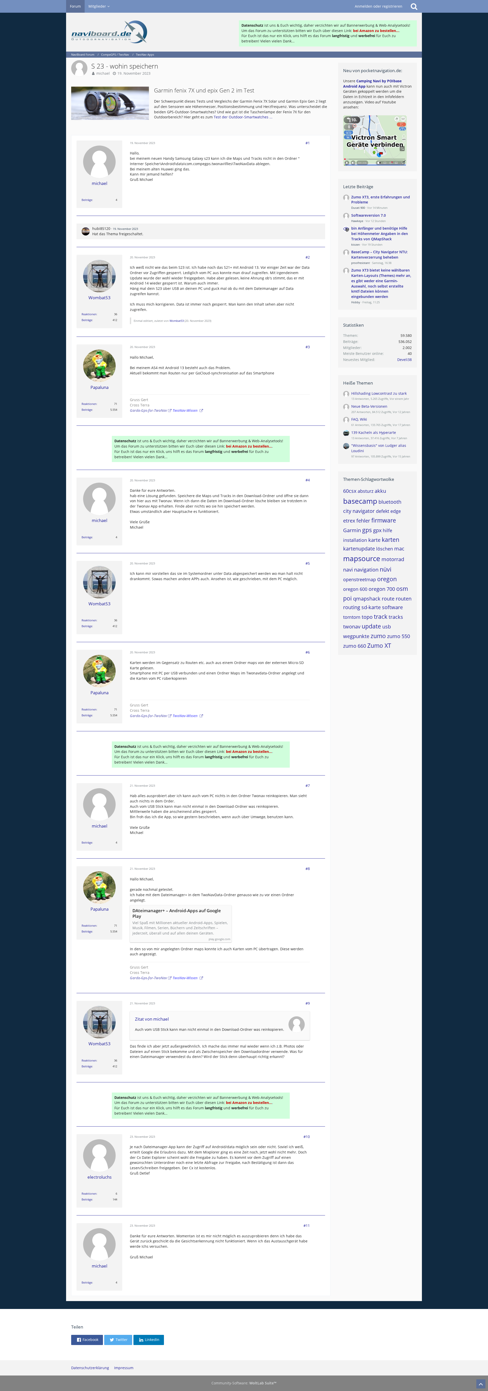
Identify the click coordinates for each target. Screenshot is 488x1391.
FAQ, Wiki (359, 419)
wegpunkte (356, 636)
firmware (383, 520)
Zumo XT (379, 645)
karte (374, 539)
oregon (387, 579)
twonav (351, 626)
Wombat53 (177, 321)
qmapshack (366, 598)
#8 (308, 868)
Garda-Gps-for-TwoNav (148, 410)
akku (380, 490)
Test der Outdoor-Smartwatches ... (243, 117)
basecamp (360, 501)
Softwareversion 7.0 (368, 215)
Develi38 (404, 359)
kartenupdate (359, 548)
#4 (308, 480)
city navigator (359, 511)
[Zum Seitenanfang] (480, 1383)
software (392, 607)
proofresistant (360, 263)
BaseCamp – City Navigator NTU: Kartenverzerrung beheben (379, 254)
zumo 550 (398, 636)
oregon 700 (382, 589)
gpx (377, 530)
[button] (87, 1340)
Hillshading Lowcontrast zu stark (379, 393)
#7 (308, 785)
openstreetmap (359, 579)
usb (386, 626)
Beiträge (87, 200)
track (380, 616)
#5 (308, 563)
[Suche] (414, 6)
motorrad (393, 559)
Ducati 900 (358, 208)
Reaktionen (89, 314)
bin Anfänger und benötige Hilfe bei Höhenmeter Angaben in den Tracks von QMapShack (379, 233)
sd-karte (371, 607)
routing (351, 607)
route (388, 598)
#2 (308, 257)
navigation (366, 569)
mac (399, 548)
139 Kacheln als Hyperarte (373, 432)
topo (367, 616)
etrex (349, 520)
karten (390, 539)
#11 (306, 1225)
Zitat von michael (152, 1019)
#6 (308, 652)
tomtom (351, 617)
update (371, 626)
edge (395, 511)
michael (103, 73)
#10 (306, 1136)
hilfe (387, 530)
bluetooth (389, 501)
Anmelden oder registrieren (378, 6)
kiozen (355, 244)
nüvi (385, 569)
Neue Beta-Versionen (369, 406)
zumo (378, 636)
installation (355, 540)
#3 (308, 346)
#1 (308, 142)
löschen (384, 549)
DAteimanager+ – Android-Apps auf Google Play (176, 913)
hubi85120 (101, 228)
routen (403, 598)
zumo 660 (354, 645)
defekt (382, 511)
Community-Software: (244, 1383)
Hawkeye (357, 221)
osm (402, 588)
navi (348, 569)
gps (367, 530)
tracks (396, 616)
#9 (308, 1003)
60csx (349, 490)
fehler (363, 520)
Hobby (355, 302)
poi (347, 598)
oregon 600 (355, 589)
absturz (365, 491)
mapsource (361, 558)
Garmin (352, 530)
